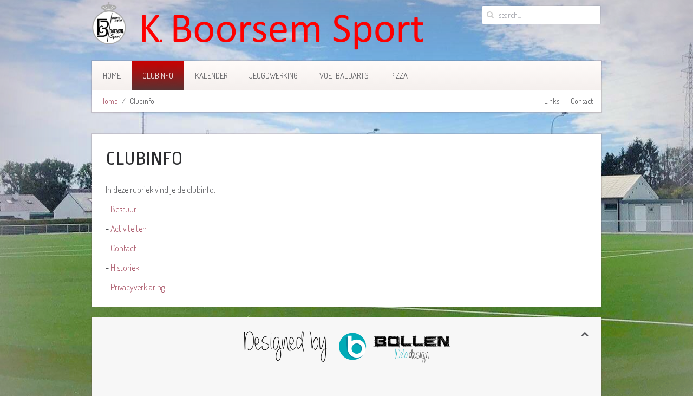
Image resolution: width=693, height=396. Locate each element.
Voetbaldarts (344, 75)
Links (551, 101)
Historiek (124, 267)
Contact (582, 101)
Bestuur (123, 209)
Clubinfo (157, 75)
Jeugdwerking (273, 75)
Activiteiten (128, 228)
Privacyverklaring (137, 287)
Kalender (211, 75)
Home (112, 75)
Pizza (399, 75)
